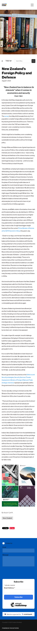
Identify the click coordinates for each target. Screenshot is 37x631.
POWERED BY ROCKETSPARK (10, 628)
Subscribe (18, 597)
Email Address (9, 588)
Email (4, 547)
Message (5, 555)
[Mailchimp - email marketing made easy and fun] (18, 604)
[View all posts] (2, 61)
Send (7, 571)
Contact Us (9, 543)
